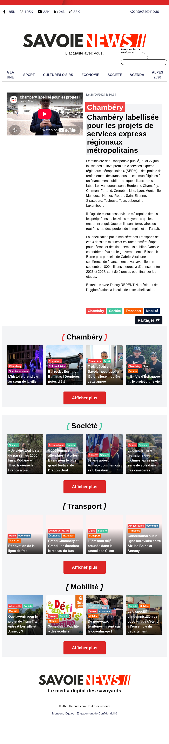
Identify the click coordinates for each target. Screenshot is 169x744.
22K (46, 12)
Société (115, 75)
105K (29, 12)
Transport (133, 311)
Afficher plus (84, 398)
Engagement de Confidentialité (97, 713)
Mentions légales (63, 713)
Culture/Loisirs (58, 75)
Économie (90, 75)
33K (76, 12)
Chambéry (96, 311)
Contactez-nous (144, 11)
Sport (29, 75)
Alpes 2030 (157, 75)
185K (11, 12)
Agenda (137, 75)
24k (62, 12)
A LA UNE (10, 75)
